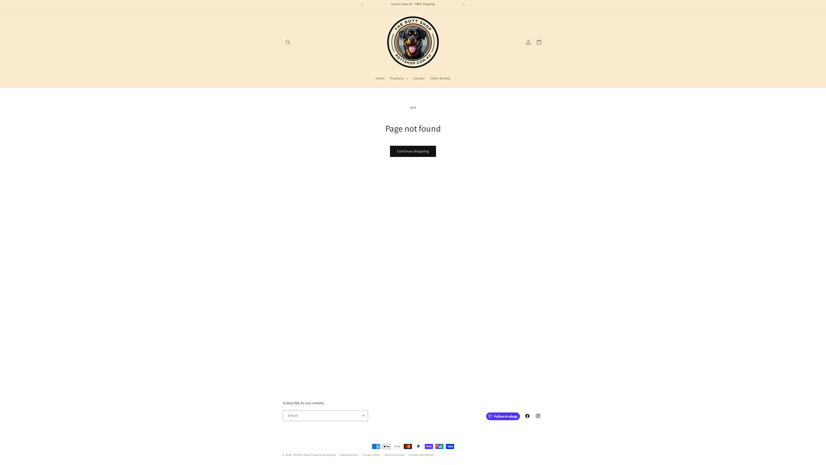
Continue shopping (413, 151)
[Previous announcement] (362, 4)
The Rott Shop (301, 454)
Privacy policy (371, 454)
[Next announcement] (464, 4)
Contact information (421, 454)
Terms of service (394, 454)
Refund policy (349, 454)
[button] (288, 42)
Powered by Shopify (323, 454)
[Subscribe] (363, 415)
